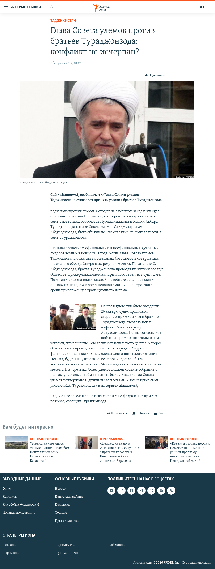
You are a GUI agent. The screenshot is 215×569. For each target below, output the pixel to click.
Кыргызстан (12, 553)
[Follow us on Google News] (161, 490)
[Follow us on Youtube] (111, 490)
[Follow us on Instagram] (121, 490)
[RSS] (171, 490)
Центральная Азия (43, 439)
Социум (61, 513)
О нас (7, 489)
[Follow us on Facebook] (131, 490)
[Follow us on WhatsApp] (151, 490)
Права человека (111, 439)
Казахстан (10, 545)
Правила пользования (19, 513)
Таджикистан (63, 21)
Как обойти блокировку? (21, 505)
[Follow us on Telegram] (141, 490)
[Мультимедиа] (202, 7)
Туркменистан (67, 553)
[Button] (155, 75)
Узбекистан (118, 545)
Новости (61, 489)
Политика (62, 505)
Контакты (10, 496)
